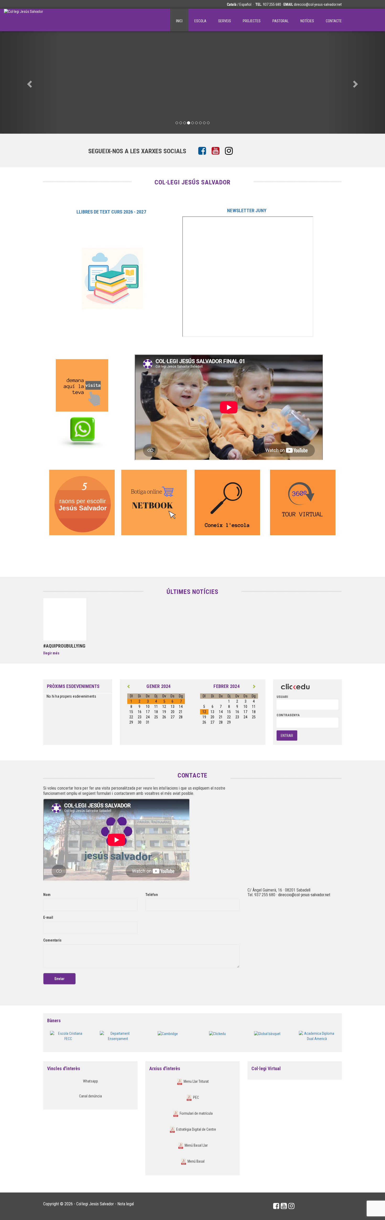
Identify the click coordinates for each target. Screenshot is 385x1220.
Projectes (252, 21)
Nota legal (125, 1203)
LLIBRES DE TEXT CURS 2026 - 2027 (111, 212)
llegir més (51, 653)
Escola (200, 21)
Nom (47, 895)
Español (245, 4)
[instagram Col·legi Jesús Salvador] (231, 151)
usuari (282, 697)
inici (179, 21)
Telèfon (151, 895)
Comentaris (52, 940)
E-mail (48, 917)
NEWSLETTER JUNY (246, 211)
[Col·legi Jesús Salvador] (23, 20)
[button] (29, 82)
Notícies (307, 21)
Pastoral (280, 21)
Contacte (334, 21)
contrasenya (288, 715)
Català (231, 4)
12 (204, 712)
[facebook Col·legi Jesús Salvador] (204, 151)
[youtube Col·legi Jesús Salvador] (217, 151)
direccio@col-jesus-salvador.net (318, 4)
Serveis (224, 21)
